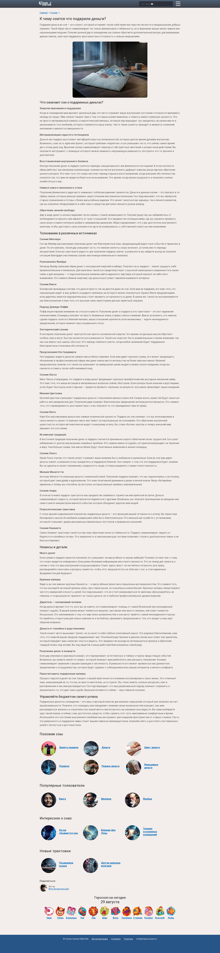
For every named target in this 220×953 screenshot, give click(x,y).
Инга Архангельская (59, 889)
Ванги (62, 798)
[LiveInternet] (110, 946)
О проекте (115, 939)
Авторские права (100, 939)
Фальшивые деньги (151, 766)
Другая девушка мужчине (110, 864)
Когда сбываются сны (68, 832)
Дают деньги (152, 747)
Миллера (106, 798)
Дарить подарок (68, 747)
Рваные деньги (110, 766)
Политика (128, 939)
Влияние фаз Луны (108, 832)
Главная (44, 13)
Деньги (106, 747)
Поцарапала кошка (66, 864)
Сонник (54, 13)
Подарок (64, 766)
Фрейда (147, 798)
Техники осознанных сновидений (150, 831)
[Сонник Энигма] (45, 3)
